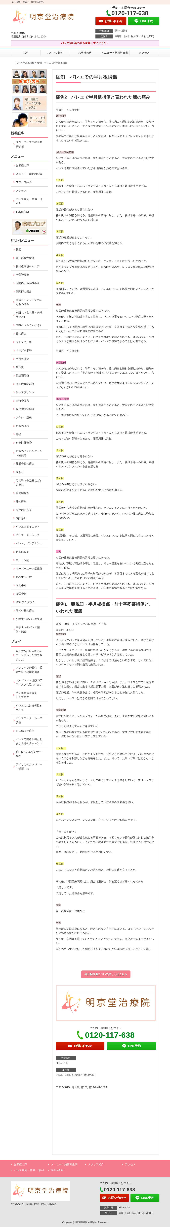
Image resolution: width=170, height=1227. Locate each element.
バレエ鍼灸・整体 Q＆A (29, 201)
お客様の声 (85, 52)
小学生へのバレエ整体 (29, 619)
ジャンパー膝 (24, 342)
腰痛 (18, 249)
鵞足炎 (20, 367)
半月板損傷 (28, 62)
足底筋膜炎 (22, 551)
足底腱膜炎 (22, 493)
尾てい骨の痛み (25, 610)
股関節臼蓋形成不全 (28, 283)
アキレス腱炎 (24, 417)
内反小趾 (21, 585)
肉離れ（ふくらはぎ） (29, 325)
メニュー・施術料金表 (114, 52)
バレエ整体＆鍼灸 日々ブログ (28, 695)
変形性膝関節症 (25, 384)
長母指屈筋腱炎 (25, 409)
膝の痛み (21, 333)
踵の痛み (22, 501)
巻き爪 (20, 472)
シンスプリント (25, 392)
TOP (25, 52)
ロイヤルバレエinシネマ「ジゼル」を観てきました (29, 655)
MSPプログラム (25, 602)
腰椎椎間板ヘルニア (28, 266)
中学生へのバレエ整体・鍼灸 (28, 629)
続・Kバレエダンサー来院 (29, 754)
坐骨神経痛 (22, 274)
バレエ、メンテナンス (29, 543)
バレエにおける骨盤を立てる (29, 707)
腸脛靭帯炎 (22, 375)
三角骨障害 (22, 400)
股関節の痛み (24, 291)
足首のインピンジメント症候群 (29, 453)
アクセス (144, 52)
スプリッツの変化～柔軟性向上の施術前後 (29, 669)
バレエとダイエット (28, 526)
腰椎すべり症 (24, 577)
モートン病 (22, 560)
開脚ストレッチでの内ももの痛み (29, 302)
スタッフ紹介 (55, 52)
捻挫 (18, 434)
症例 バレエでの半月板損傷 (29, 144)
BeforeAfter (22, 211)
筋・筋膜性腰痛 (25, 258)
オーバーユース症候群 (29, 568)
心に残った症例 (25, 730)
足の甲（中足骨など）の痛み (29, 482)
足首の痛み (22, 426)
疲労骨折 (21, 593)
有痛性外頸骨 (24, 442)
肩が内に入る (24, 509)
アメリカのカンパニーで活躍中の (29, 766)
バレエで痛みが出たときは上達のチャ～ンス (29, 741)
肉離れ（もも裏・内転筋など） (29, 314)
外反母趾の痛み (25, 463)
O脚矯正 (21, 518)
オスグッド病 (24, 350)
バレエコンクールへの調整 (29, 720)
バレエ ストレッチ (28, 535)
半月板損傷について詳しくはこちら (106, 974)
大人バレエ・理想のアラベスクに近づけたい (29, 682)
